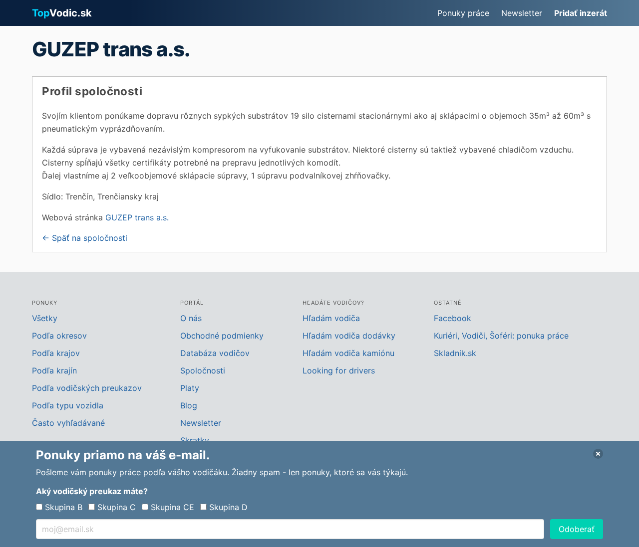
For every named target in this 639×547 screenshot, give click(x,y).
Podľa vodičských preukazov (87, 388)
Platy (189, 388)
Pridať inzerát (580, 13)
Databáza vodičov (215, 353)
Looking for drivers (339, 370)
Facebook (452, 318)
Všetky (44, 318)
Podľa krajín (54, 370)
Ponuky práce (463, 13)
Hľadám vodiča (331, 318)
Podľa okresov (59, 336)
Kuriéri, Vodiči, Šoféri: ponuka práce (501, 336)
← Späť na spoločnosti (84, 238)
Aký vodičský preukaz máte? (92, 491)
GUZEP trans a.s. (137, 217)
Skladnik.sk (455, 353)
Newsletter (521, 13)
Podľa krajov (56, 353)
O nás (191, 318)
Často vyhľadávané (68, 423)
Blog (188, 405)
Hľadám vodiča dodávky (349, 336)
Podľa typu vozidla (67, 405)
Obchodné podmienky (222, 336)
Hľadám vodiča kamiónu (348, 353)
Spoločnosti (202, 370)
